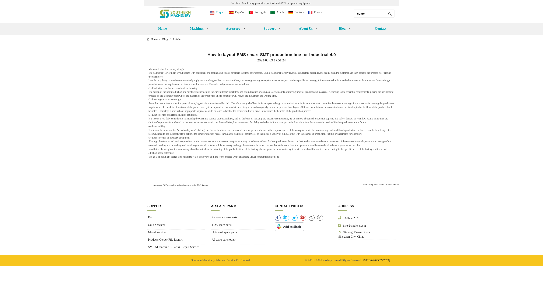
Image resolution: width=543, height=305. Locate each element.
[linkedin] (286, 218)
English (220, 12)
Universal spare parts (224, 232)
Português (260, 12)
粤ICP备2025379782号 (376, 260)
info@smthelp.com (354, 225)
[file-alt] (320, 218)
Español (240, 12)
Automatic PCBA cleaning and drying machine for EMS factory (180, 185)
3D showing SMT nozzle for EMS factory (381, 184)
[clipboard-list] (312, 218)
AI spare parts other (223, 239)
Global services (157, 232)
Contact (380, 28)
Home (162, 28)
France (318, 12)
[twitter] (295, 218)
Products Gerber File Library (165, 239)
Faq (150, 217)
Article (177, 39)
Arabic (280, 12)
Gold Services (156, 224)
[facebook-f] (278, 218)
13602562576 (351, 217)
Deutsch (299, 12)
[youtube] (303, 218)
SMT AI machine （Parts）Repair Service (173, 247)
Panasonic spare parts (224, 217)
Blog (165, 39)
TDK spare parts (221, 224)
